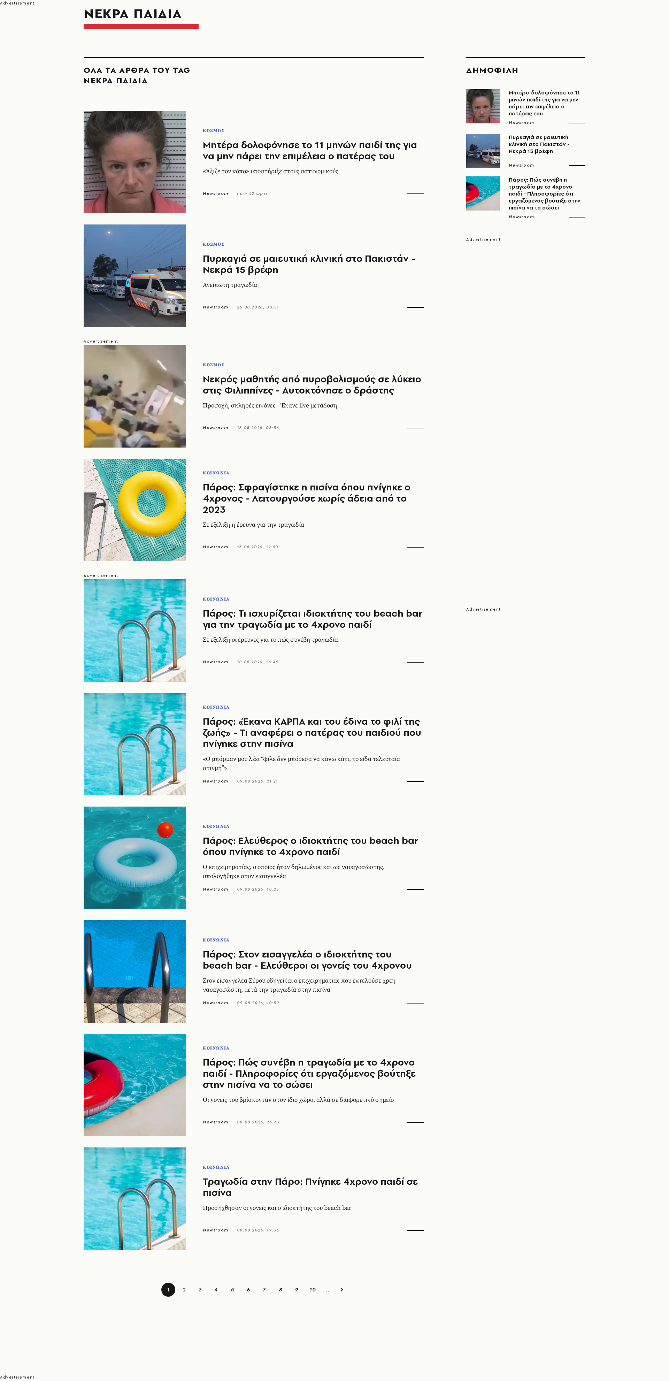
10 (312, 1289)
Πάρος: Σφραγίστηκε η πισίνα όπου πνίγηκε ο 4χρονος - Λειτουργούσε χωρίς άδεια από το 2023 (306, 498)
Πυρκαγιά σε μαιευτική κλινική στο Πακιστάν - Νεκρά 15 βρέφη (309, 264)
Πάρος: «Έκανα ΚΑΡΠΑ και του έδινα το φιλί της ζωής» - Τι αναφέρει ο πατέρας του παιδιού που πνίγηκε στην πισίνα (312, 732)
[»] (342, 1289)
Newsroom (216, 193)
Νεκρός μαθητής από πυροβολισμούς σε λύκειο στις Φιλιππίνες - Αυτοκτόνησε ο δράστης (312, 384)
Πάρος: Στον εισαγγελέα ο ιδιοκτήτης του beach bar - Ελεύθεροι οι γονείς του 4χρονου (307, 959)
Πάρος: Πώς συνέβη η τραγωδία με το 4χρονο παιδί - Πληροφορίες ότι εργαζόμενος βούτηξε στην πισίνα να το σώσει (309, 1073)
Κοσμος (214, 130)
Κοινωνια (216, 473)
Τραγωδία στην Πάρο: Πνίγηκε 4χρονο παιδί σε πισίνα (310, 1187)
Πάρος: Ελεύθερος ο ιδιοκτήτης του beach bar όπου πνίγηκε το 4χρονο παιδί (310, 846)
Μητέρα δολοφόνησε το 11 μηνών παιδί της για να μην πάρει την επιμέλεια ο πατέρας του (310, 150)
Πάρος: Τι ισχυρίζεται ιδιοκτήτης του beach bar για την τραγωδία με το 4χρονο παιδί (312, 619)
